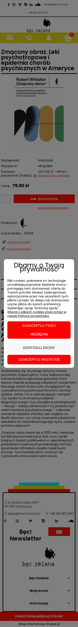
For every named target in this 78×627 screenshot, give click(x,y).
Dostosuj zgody (39, 347)
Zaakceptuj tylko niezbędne (39, 330)
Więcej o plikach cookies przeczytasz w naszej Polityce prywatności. (36, 314)
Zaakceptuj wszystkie (39, 359)
